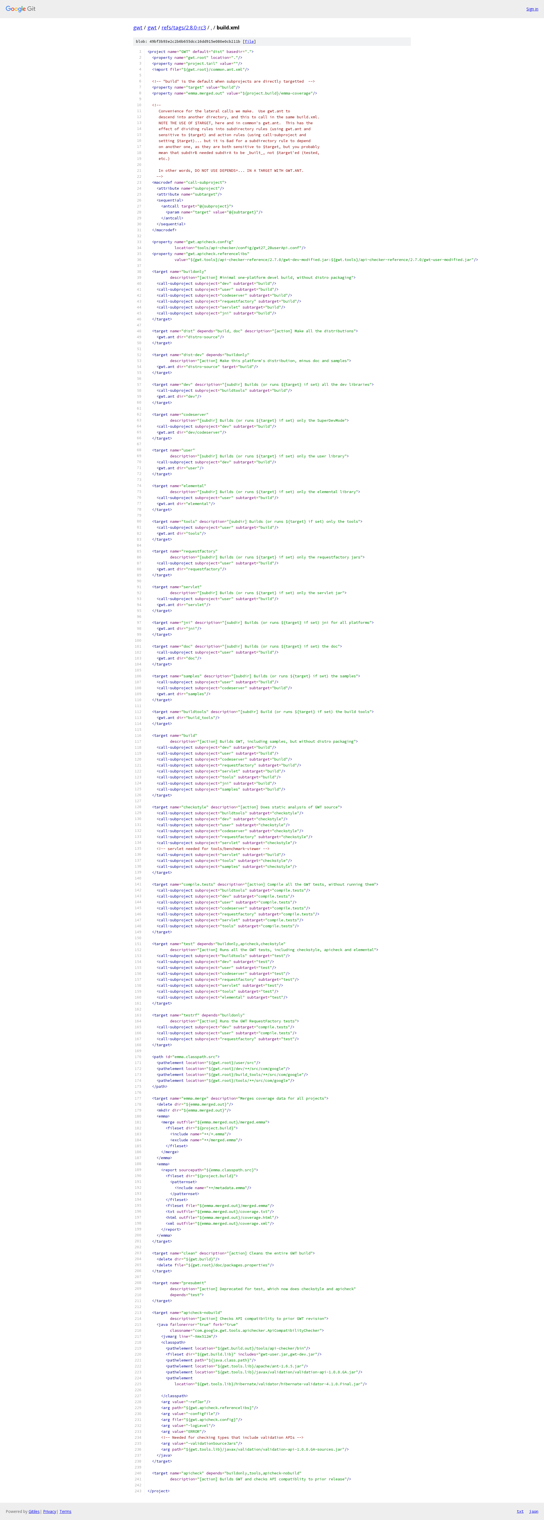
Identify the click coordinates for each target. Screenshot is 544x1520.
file (249, 41)
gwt (138, 27)
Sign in (532, 9)
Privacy (49, 1511)
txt (520, 1511)
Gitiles (34, 1511)
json (533, 1511)
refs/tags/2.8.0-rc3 (184, 27)
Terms (65, 1511)
